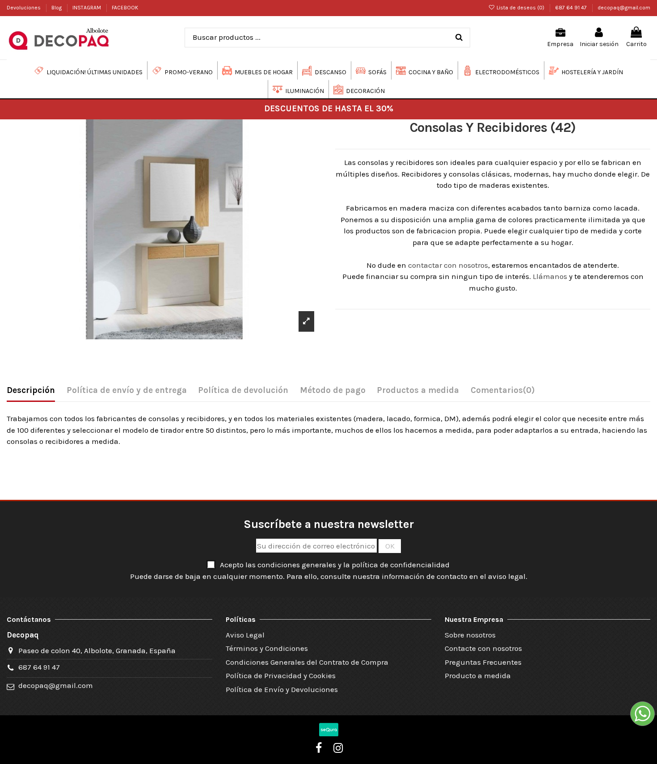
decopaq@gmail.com (624, 7)
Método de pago (333, 390)
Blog (57, 7)
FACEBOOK (125, 7)
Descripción (31, 390)
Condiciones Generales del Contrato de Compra (307, 662)
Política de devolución (243, 390)
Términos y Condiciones (267, 648)
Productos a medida (418, 390)
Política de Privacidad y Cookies (281, 675)
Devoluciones (24, 7)
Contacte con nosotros (483, 648)
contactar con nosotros (448, 265)
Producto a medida (478, 675)
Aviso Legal (245, 634)
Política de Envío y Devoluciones (282, 689)
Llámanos (550, 276)
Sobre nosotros (470, 634)
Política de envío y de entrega (127, 390)
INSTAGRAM (87, 7)
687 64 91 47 (571, 7)
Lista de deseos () (520, 7)
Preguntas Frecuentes (483, 662)
